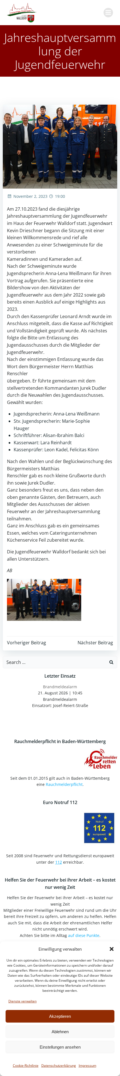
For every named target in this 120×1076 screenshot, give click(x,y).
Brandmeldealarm (60, 686)
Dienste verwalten (22, 1001)
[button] (111, 949)
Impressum (87, 1065)
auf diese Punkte (83, 935)
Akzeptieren (60, 1016)
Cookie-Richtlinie (26, 1065)
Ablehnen (60, 1031)
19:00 (60, 196)
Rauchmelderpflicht (64, 784)
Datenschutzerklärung (58, 1065)
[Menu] (108, 12)
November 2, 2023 (30, 196)
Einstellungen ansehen (60, 1047)
